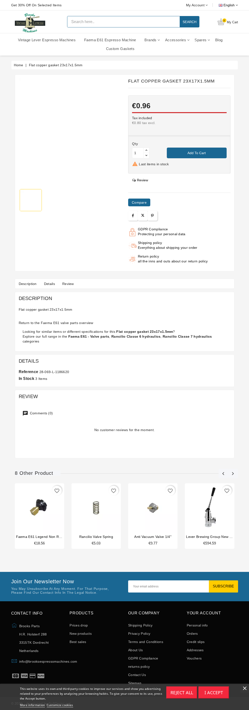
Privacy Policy (139, 633)
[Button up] (146, 150)
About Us (135, 650)
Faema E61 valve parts (59, 323)
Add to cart (196, 153)
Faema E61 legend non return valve (46, 537)
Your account (204, 613)
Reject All (181, 692)
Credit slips (196, 642)
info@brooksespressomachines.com (48, 661)
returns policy (139, 666)
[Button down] (146, 155)
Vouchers (194, 658)
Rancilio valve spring (96, 537)
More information (32, 705)
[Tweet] (143, 215)
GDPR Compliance (143, 658)
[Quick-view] (48, 508)
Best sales (78, 642)
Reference (28, 372)
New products (81, 633)
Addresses (195, 650)
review (142, 180)
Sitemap (134, 683)
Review (68, 284)
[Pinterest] (152, 216)
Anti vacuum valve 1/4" (152, 537)
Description (28, 284)
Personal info (197, 625)
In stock (26, 378)
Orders (192, 633)
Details (49, 284)
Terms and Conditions (145, 642)
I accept (214, 692)
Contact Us (137, 675)
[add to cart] (30, 508)
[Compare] (39, 508)
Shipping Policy (140, 625)
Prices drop (79, 625)
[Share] (133, 216)
